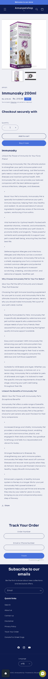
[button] (5, 9)
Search (8, 605)
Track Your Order (12, 632)
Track (24, 556)
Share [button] (7, 505)
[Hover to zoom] (24, 44)
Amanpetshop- (20, 672)
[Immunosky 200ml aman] (17, 76)
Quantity (5, 123)
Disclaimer (9, 621)
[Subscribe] (40, 590)
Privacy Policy (10, 626)
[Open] (6, 673)
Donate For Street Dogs (14, 637)
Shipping (13, 102)
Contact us (9, 616)
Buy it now (24, 143)
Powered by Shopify (32, 672)
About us (8, 610)
